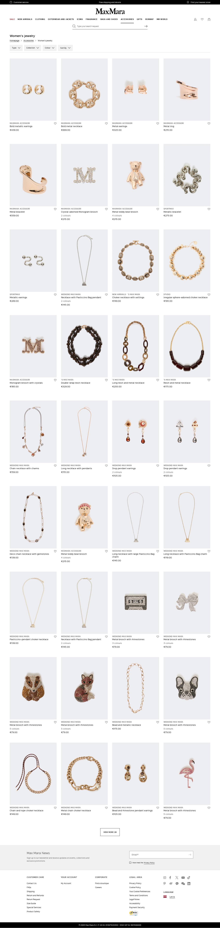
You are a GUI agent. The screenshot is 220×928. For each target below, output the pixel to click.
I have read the (143, 862)
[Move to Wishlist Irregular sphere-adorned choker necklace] (209, 294)
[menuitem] (12, 19)
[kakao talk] (176, 883)
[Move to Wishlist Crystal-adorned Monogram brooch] (106, 209)
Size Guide (31, 903)
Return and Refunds (35, 895)
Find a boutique (102, 883)
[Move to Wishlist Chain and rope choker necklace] (55, 808)
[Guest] (195, 19)
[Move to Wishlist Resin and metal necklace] (209, 380)
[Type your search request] (145, 26)
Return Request (33, 899)
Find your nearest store (200, 2)
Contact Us (31, 883)
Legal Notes (134, 899)
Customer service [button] (34, 2)
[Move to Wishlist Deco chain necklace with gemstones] (55, 551)
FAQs (29, 887)
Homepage (14, 40)
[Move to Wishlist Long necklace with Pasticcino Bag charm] (209, 551)
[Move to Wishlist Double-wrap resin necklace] (106, 380)
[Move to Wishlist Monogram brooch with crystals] (55, 380)
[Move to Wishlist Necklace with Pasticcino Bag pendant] (106, 294)
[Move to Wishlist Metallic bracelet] (209, 209)
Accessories (28, 40)
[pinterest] (164, 883)
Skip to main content (11, 1)
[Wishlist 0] (202, 19)
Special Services (34, 907)
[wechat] (182, 883)
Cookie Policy (135, 887)
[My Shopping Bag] (209, 19)
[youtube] (182, 877)
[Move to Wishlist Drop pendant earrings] (157, 465)
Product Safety (33, 911)
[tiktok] (188, 877)
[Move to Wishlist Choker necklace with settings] (157, 294)
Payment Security (137, 907)
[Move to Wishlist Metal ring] (209, 123)
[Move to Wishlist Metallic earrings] (55, 294)
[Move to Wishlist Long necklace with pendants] (106, 465)
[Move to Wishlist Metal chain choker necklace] (106, 808)
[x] (176, 877)
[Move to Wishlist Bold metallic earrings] (55, 123)
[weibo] (170, 883)
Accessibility (134, 903)
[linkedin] (188, 883)
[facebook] (170, 877)
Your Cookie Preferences (139, 891)
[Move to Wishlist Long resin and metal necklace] (157, 380)
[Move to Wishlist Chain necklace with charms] (55, 465)
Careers (98, 887)
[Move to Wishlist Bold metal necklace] (106, 123)
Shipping (31, 891)
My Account (66, 883)
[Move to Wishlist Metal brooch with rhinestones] (157, 636)
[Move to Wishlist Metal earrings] (157, 123)
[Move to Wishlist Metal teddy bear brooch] (157, 209)
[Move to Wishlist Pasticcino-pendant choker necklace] (55, 636)
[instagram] (164, 877)
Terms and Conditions (138, 895)
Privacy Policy (149, 862)
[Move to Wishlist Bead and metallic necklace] (157, 722)
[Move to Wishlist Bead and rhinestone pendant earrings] (157, 808)
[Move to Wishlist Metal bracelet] (55, 209)
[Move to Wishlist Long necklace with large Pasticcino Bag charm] (157, 551)
